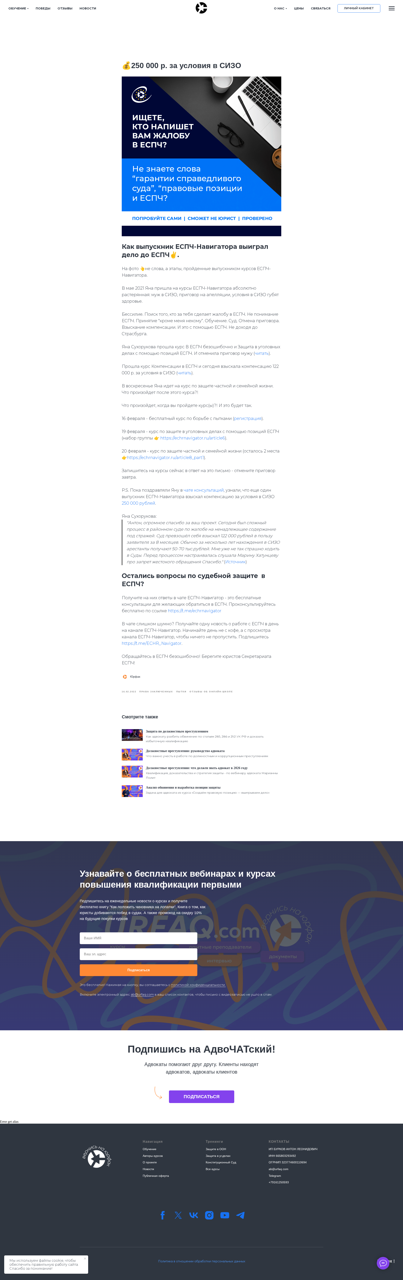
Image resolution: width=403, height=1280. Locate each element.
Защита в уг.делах (218, 1155)
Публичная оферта (156, 1175)
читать (262, 353)
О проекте (150, 1162)
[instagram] (209, 1215)
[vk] (193, 1215)
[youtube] (225, 1215)
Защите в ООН (216, 1149)
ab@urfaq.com (142, 994)
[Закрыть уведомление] (85, 1258)
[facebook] (162, 1215)
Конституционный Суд (221, 1162)
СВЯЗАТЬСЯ (320, 8)
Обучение (149, 1149)
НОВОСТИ (88, 8)
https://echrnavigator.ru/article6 (192, 438)
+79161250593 (279, 1182)
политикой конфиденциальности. (198, 985)
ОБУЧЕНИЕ (17, 8)
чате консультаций (204, 490)
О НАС (279, 8)
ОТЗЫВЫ (65, 8)
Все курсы (213, 1169)
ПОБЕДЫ (43, 8)
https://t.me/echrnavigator (194, 610)
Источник (235, 561)
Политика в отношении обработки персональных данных (201, 1261)
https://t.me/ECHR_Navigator (152, 643)
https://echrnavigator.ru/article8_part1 (165, 457)
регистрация (248, 418)
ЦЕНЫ (299, 8)
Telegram (275, 1175)
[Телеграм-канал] (240, 1215)
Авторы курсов (153, 1155)
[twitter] (178, 1215)
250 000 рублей (138, 503)
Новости (148, 1169)
